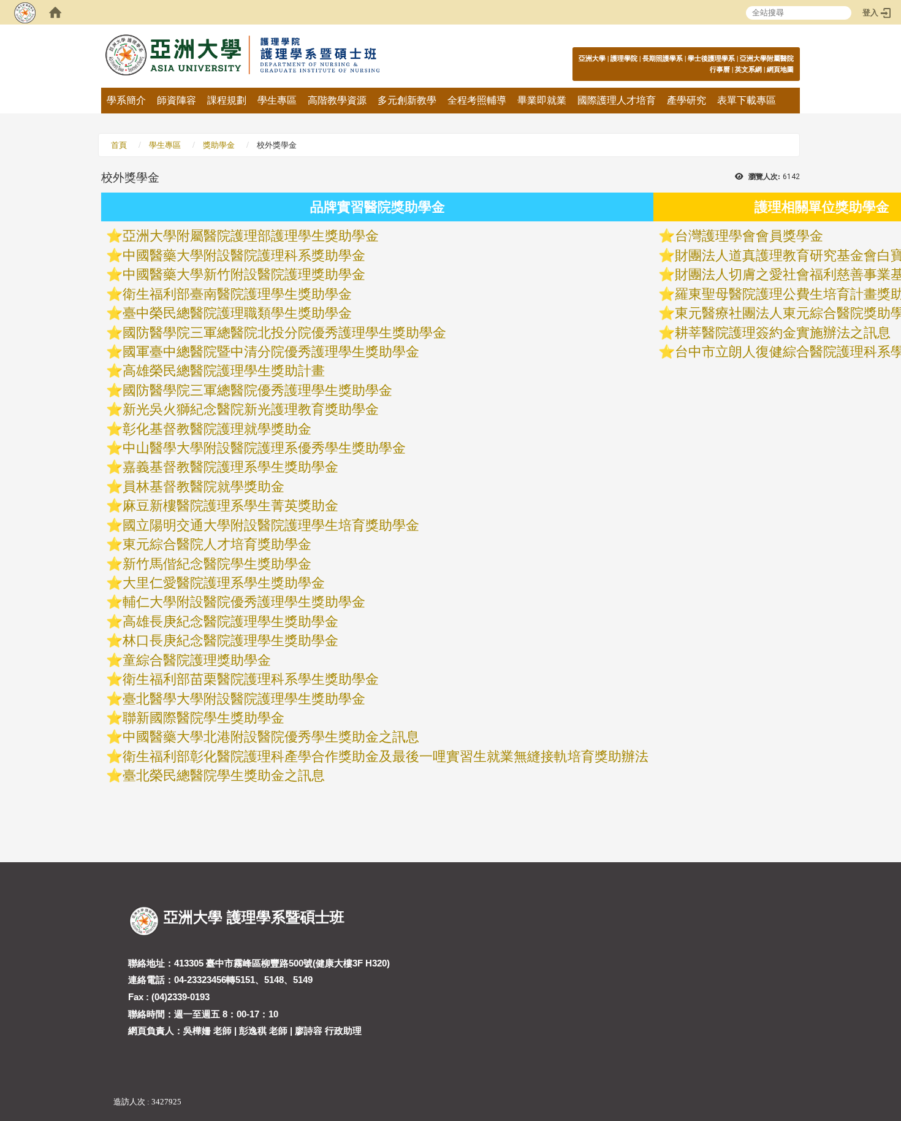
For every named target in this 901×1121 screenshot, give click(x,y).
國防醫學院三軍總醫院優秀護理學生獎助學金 (257, 390)
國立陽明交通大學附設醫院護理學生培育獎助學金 (271, 525)
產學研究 (686, 100)
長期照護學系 (662, 58)
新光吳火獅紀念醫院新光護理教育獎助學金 (251, 409)
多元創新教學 (407, 100)
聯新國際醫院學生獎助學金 (203, 717)
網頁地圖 (780, 69)
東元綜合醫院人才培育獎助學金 (217, 544)
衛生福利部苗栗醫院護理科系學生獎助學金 (251, 679)
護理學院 (623, 58)
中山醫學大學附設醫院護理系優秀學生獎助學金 (264, 448)
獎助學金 (219, 145)
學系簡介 (126, 100)
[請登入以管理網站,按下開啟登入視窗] (24, 12)
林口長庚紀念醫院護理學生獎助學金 (230, 640)
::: (787, 58)
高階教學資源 (337, 100)
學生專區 (277, 100)
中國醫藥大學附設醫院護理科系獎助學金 (244, 255)
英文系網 (748, 69)
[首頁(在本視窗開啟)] (55, 12)
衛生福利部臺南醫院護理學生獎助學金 (237, 294)
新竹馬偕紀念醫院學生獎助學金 (217, 564)
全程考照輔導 (476, 100)
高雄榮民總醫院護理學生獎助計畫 (224, 370)
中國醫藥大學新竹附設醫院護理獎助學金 (244, 274)
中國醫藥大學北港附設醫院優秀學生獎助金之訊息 (271, 736)
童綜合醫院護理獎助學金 (197, 660)
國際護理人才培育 (616, 100)
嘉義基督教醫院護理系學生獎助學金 (230, 467)
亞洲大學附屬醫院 (767, 58)
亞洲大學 (592, 58)
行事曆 (720, 69)
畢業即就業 (541, 100)
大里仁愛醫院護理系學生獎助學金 (224, 583)
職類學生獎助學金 (298, 313)
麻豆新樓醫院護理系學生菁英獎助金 (230, 505)
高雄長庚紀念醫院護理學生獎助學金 (230, 621)
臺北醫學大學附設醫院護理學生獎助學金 (244, 698)
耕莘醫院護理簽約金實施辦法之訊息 (783, 332)
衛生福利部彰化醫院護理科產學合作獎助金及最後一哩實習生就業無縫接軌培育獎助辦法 (385, 756)
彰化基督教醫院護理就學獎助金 (217, 429)
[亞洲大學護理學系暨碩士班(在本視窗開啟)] (276, 56)
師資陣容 (176, 100)
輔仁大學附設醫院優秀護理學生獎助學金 (244, 602)
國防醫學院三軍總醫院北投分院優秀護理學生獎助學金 (284, 332)
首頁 (119, 145)
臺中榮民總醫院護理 (183, 313)
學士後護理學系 (711, 58)
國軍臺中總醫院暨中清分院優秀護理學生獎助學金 (271, 351)
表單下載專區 (746, 100)
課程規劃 (226, 100)
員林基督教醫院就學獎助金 (203, 486)
